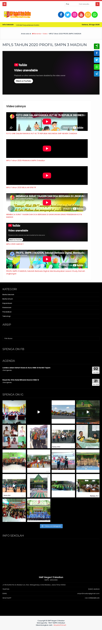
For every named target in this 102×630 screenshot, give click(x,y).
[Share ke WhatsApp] (97, 67)
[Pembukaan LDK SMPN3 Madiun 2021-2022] (14, 412)
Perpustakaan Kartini (17, 25)
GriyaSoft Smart (59, 625)
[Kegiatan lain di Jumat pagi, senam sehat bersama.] (14, 485)
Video (45, 33)
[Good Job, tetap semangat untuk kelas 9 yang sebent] (14, 510)
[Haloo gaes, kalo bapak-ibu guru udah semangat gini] (88, 461)
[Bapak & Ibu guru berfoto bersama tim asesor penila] (14, 461)
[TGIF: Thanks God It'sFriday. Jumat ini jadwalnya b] (63, 485)
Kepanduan (7, 303)
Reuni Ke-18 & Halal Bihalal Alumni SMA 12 (20, 380)
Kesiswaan (6, 307)
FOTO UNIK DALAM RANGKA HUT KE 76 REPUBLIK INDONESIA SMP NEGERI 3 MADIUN (41, 133)
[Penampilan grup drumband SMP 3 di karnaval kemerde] (63, 436)
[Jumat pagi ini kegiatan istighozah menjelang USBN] (39, 485)
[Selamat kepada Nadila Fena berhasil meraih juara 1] (39, 436)
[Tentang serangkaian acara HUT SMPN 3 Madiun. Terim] (88, 436)
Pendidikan (7, 312)
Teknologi (6, 316)
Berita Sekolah (8, 294)
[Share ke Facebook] (97, 53)
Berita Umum (7, 299)
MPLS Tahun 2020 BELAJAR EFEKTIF (21, 187)
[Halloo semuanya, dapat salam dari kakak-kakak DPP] (14, 436)
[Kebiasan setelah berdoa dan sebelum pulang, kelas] (88, 485)
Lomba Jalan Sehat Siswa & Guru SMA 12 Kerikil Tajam (26, 368)
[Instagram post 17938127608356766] (88, 412)
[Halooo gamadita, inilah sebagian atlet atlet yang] (63, 461)
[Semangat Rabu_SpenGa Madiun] (39, 412)
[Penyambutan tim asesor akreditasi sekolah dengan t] (39, 461)
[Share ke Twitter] (97, 60)
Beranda (37, 33)
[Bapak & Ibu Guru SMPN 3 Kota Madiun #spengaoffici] (39, 510)
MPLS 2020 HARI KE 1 (15, 244)
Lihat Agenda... (7, 370)
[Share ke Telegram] (97, 74)
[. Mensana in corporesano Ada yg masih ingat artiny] (63, 412)
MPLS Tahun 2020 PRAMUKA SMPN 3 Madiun (25, 160)
